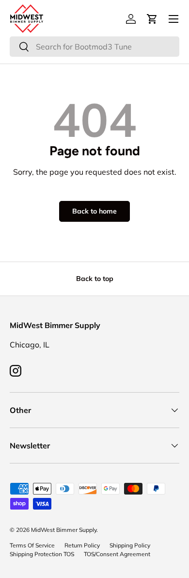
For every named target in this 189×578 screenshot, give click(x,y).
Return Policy (82, 545)
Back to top (94, 278)
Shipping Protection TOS (42, 554)
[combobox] (94, 46)
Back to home (94, 211)
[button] (152, 19)
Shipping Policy (130, 545)
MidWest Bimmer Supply (63, 529)
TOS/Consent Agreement (117, 554)
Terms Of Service (32, 545)
